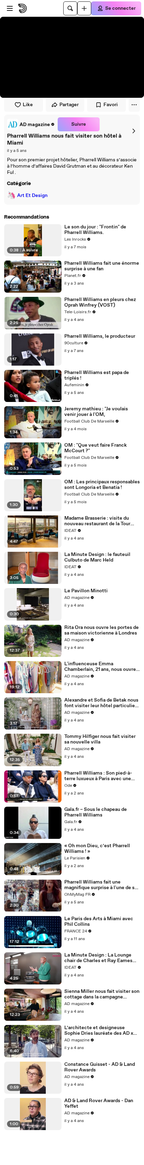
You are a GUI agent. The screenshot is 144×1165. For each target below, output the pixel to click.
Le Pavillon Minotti (86, 591)
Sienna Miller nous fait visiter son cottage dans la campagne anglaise (101, 994)
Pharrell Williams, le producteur (99, 336)
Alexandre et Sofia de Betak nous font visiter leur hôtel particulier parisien (101, 703)
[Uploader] (84, 8)
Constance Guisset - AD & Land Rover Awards (99, 1067)
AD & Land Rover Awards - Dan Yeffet (98, 1103)
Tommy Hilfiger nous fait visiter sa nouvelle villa (100, 739)
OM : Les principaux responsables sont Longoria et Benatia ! (102, 484)
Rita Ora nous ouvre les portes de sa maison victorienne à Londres (101, 630)
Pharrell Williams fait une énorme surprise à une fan (101, 266)
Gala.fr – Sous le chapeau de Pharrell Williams (95, 812)
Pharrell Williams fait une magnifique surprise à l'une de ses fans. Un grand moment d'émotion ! (102, 885)
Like (28, 105)
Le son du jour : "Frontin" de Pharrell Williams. (95, 229)
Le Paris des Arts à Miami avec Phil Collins (98, 921)
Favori (110, 105)
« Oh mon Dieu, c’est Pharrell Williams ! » (97, 848)
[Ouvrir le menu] (9, 8)
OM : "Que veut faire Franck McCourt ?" (95, 448)
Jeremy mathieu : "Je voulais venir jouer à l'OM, (96, 411)
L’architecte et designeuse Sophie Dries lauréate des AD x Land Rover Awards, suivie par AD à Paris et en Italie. (98, 1030)
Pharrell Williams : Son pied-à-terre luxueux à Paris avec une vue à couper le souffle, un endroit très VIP (98, 776)
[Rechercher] (70, 8)
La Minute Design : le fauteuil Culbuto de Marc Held (97, 557)
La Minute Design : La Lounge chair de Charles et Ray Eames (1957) (98, 957)
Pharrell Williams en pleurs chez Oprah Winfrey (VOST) (100, 302)
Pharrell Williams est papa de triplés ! (96, 375)
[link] (31, 124)
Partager (69, 105)
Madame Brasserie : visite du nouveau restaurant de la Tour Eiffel (97, 521)
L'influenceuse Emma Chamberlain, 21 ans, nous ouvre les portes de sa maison (100, 666)
